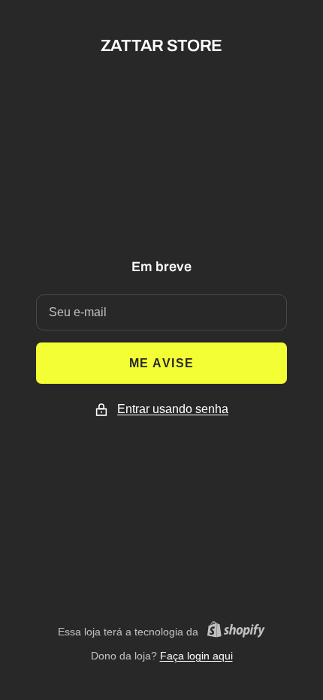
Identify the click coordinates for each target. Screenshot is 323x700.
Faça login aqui (196, 656)
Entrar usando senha (172, 409)
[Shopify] (231, 631)
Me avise (162, 363)
